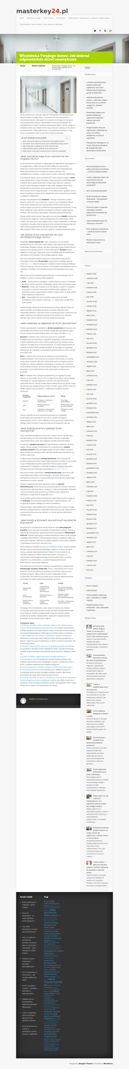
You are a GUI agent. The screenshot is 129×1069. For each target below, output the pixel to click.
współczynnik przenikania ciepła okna (51, 1034)
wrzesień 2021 (91, 417)
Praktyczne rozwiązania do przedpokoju (51, 1001)
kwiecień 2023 (91, 329)
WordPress (108, 1064)
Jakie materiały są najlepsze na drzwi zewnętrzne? (40, 146)
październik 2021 (92, 413)
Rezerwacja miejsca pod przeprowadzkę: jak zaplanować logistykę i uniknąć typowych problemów (95, 118)
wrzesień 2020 (91, 473)
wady (69, 333)
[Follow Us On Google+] (110, 31)
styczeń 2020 (91, 510)
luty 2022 (89, 394)
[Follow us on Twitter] (94, 31)
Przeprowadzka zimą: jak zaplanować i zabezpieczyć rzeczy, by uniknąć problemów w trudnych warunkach (96, 133)
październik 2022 (92, 357)
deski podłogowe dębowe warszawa (51, 942)
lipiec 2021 (90, 426)
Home (22, 18)
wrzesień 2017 (91, 537)
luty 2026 (90, 297)
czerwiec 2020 (91, 487)
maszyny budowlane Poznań (50, 962)
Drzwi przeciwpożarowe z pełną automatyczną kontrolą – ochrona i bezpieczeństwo (97, 169)
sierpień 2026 (91, 274)
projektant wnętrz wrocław (51, 1008)
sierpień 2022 (91, 366)
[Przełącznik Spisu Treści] (65, 138)
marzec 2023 (91, 334)
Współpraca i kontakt (34, 18)
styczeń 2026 (91, 301)
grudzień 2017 (91, 524)
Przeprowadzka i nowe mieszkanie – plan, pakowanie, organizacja (41, 24)
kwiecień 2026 (91, 288)
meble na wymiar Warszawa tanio (52, 967)
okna (52, 300)
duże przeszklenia (49, 547)
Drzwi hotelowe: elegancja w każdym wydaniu (97, 713)
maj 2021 (89, 436)
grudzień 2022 (91, 348)
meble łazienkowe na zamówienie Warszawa (51, 973)
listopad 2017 (91, 528)
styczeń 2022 (91, 399)
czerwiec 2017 (91, 551)
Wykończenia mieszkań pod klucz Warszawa (52, 1040)
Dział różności (60, 18)
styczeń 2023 (91, 343)
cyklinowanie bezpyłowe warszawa (51, 925)
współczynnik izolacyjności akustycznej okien (52, 1027)
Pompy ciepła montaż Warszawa (52, 995)
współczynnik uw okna (50, 1038)
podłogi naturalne (51, 992)
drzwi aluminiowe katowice (51, 945)
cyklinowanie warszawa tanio (52, 932)
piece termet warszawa (52, 986)
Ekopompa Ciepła (55, 949)
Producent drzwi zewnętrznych (52, 1004)
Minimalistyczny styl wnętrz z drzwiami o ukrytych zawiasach (47, 636)
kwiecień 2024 (91, 320)
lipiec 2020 (90, 482)
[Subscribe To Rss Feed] (105, 31)
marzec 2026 (91, 292)
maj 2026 (89, 283)
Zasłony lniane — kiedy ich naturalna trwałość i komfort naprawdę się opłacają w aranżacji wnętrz (97, 867)
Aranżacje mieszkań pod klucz (51, 903)
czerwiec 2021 (91, 431)
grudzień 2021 (91, 403)
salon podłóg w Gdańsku (52, 1017)
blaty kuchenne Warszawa (50, 912)
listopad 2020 (91, 463)
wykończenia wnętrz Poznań (51, 1045)
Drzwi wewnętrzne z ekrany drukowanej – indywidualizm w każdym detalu (96, 199)
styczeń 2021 (91, 454)
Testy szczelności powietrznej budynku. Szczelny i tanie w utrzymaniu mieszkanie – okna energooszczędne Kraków (29, 945)
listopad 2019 (91, 514)
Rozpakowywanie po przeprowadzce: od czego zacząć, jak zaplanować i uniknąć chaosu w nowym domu (97, 833)
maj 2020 (89, 491)
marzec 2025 (91, 306)
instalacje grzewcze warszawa (51, 956)
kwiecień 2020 (91, 496)
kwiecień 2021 (91, 440)
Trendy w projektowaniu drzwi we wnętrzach (97, 687)
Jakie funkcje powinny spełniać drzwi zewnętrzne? (40, 148)
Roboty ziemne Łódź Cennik (52, 1012)
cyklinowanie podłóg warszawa (52, 929)
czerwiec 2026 (91, 278)
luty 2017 (89, 570)
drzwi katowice (48, 947)
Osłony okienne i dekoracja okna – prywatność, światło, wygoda (88, 18)
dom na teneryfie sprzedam (96, 191)
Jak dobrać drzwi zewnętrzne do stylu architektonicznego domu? (45, 143)
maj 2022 (89, 380)
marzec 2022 (91, 389)
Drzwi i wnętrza (48, 18)
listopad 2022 (91, 352)
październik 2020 (92, 468)
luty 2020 (90, 505)
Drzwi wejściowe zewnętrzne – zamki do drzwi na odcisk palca (97, 231)
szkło (30, 264)
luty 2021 (89, 450)
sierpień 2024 (91, 311)
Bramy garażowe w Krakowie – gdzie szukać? (29, 904)
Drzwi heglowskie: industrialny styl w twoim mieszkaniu (96, 772)
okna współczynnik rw (53, 982)
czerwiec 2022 (91, 375)
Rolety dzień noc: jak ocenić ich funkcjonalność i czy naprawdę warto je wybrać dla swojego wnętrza (97, 801)
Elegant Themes (86, 1064)
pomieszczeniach (61, 469)
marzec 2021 (91, 445)
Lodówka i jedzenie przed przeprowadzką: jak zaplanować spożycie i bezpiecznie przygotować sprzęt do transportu (96, 87)
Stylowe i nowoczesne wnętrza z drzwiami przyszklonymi (45, 646)
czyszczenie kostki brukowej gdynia (52, 938)
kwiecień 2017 (91, 561)
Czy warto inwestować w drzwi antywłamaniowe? (29, 929)
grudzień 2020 (91, 459)
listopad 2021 (91, 408)
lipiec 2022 (90, 371)
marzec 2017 (91, 565)
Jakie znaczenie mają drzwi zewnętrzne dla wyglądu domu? (43, 141)
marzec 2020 (91, 500)
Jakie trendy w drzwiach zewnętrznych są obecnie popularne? (44, 151)
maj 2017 (89, 556)
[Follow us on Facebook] (99, 31)
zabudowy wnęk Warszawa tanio (51, 1049)
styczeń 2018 (91, 519)
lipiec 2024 (90, 315)
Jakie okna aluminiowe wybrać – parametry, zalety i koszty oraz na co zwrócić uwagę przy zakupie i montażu (96, 102)
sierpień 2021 (91, 422)
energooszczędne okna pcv (53, 952)
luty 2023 (89, 338)
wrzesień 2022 (91, 362)
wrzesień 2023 (91, 325)
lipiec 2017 (90, 547)
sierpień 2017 (91, 542)
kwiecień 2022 (91, 385)
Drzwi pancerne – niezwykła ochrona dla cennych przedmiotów (96, 657)
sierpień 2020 (91, 477)
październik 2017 (92, 533)
